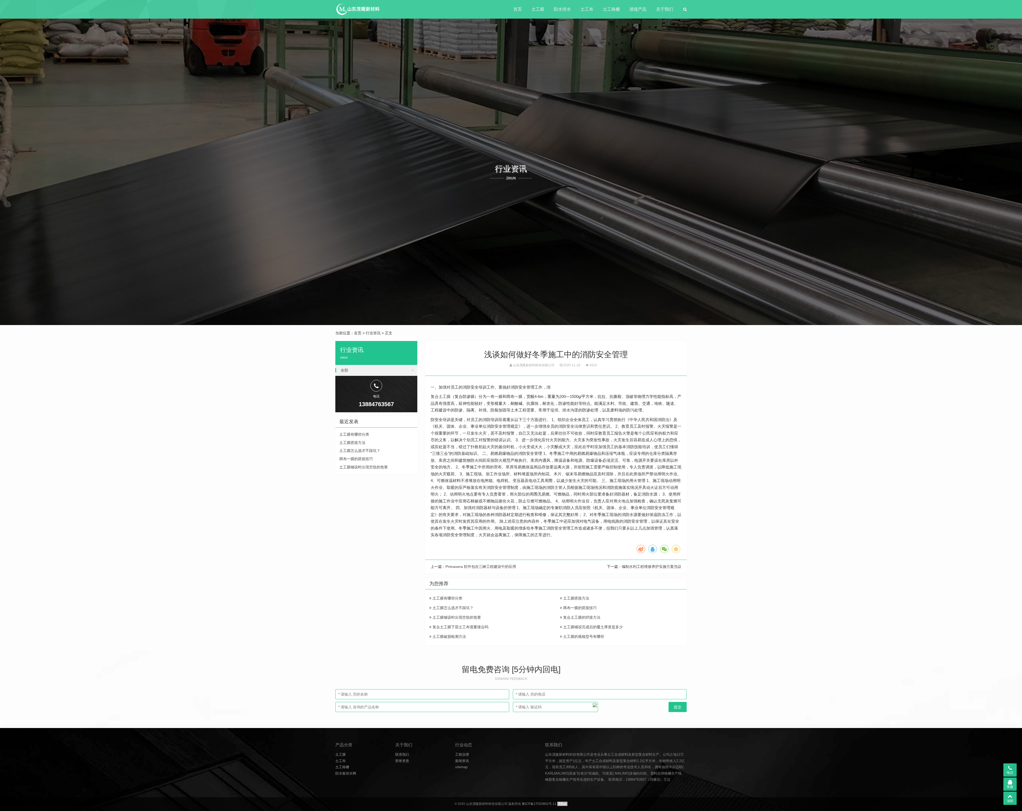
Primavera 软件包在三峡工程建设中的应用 (481, 566)
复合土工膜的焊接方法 (581, 617)
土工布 (586, 9)
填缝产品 (637, 9)
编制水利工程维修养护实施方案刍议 (651, 566)
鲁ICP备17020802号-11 (539, 804)
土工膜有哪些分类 (446, 598)
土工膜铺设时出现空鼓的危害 (456, 617)
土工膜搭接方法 (575, 598)
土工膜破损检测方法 (448, 636)
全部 (344, 370)
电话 (1010, 773)
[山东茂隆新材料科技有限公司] (357, 9)
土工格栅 (611, 9)
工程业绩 (462, 754)
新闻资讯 (462, 761)
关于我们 (664, 9)
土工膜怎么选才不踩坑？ (452, 608)
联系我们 (402, 754)
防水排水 (562, 9)
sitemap (461, 767)
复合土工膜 (441, 396)
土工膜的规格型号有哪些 (583, 636)
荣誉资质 (402, 761)
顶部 (1010, 801)
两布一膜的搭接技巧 (579, 608)
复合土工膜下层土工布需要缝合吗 (459, 627)
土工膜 (537, 9)
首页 (517, 9)
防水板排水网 (345, 773)
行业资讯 (373, 333)
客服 (1010, 787)
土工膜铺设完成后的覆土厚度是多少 (592, 627)
